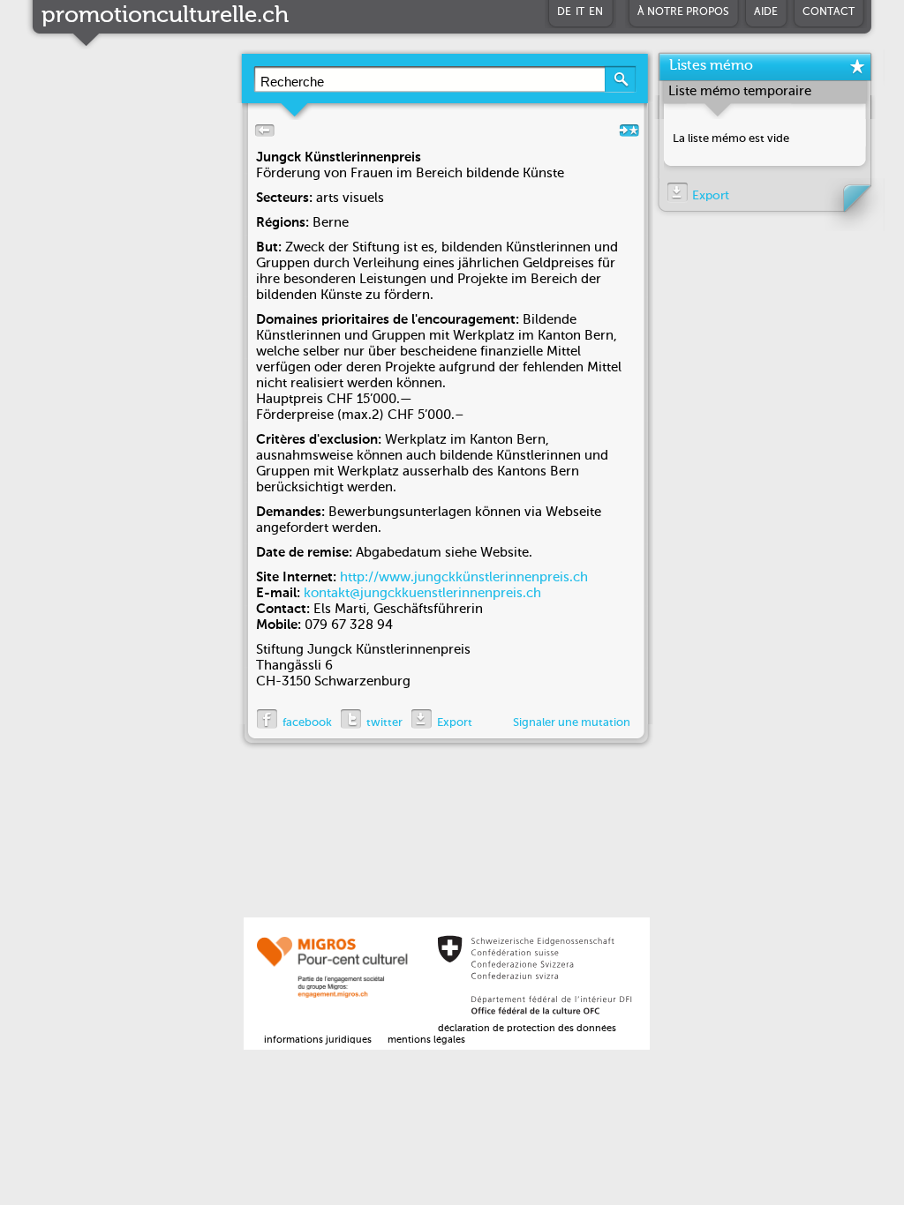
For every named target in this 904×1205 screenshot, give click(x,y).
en (596, 12)
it (580, 12)
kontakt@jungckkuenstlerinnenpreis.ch (422, 593)
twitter (384, 723)
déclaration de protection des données (527, 1029)
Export (454, 723)
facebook (307, 723)
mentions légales (426, 1040)
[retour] (261, 135)
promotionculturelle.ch (165, 15)
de (564, 12)
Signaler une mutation (571, 723)
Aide (766, 12)
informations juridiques (318, 1040)
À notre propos (683, 12)
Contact (828, 12)
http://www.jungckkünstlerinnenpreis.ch (464, 577)
